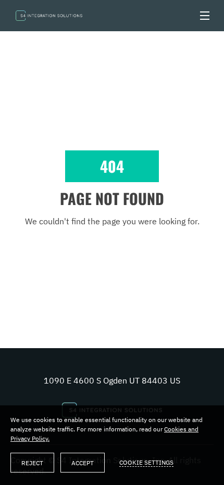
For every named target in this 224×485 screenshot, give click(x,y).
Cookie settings (146, 462)
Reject (32, 463)
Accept (82, 463)
